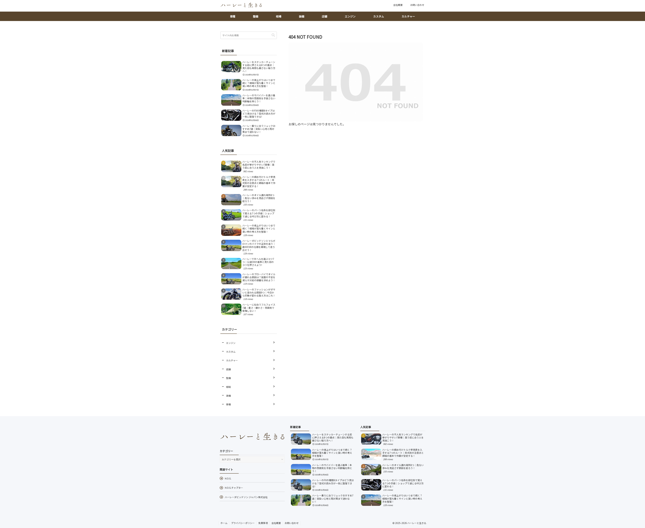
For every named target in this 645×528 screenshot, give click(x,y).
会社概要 (276, 523)
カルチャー (408, 16)
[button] (273, 35)
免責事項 (263, 523)
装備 (301, 16)
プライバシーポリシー (243, 523)
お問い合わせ (292, 523)
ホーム (223, 523)
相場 (278, 16)
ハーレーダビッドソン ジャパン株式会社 (246, 497)
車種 (232, 16)
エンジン (350, 16)
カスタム (378, 16)
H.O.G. (228, 478)
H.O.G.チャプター (234, 487)
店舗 (324, 16)
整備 (255, 16)
